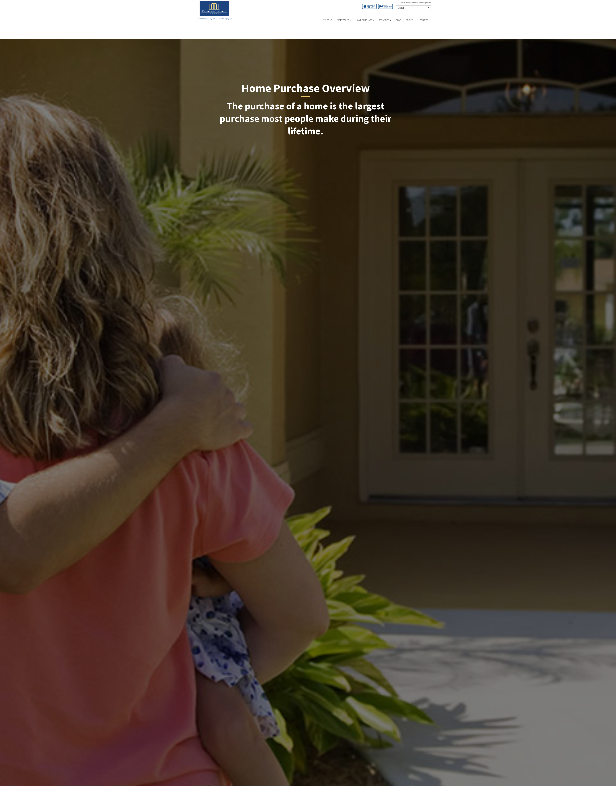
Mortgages (343, 20)
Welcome (327, 20)
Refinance (384, 20)
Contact (423, 20)
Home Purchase (364, 20)
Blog (398, 20)
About (409, 20)
